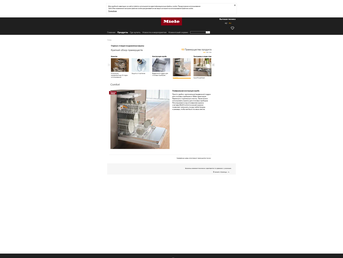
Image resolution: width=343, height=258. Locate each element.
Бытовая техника (227, 19)
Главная (111, 32)
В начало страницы (220, 172)
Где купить (135, 32)
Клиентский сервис (178, 32)
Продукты (122, 32)
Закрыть (236, 5)
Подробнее (112, 11)
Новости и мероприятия (154, 32)
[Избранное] (232, 28)
